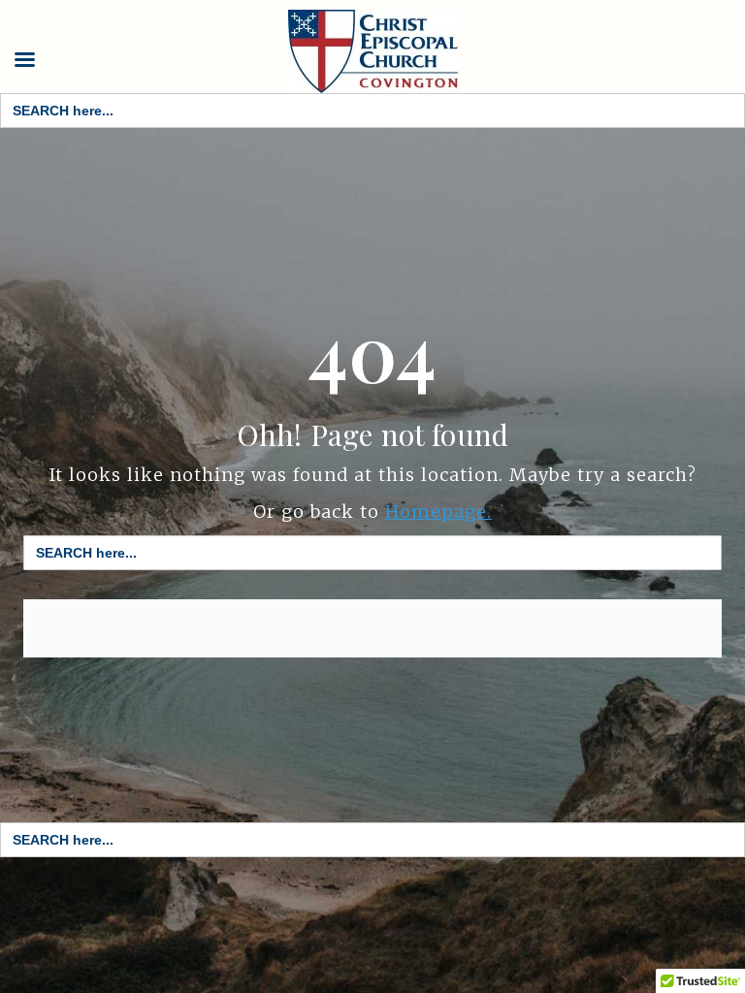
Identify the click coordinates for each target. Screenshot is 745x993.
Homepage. (438, 511)
